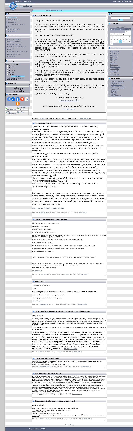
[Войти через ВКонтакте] (13, 99)
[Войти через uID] (9, 99)
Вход (62, 10)
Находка (114, 92)
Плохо (11, 72)
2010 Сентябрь (115, 67)
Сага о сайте (115, 89)
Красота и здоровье (117, 88)
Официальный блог (117, 81)
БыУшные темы (13, 54)
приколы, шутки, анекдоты (16, 51)
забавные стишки (14, 44)
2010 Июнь (113, 61)
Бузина (113, 91)
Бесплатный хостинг (99, 429)
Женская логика (116, 95)
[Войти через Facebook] (18, 99)
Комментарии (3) (85, 118)
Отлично (12, 66)
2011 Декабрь (114, 74)
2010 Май (113, 59)
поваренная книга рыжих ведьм (48, 208)
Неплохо (12, 70)
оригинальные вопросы (16, 46)
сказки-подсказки (13, 39)
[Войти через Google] (27, 99)
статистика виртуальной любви (47, 359)
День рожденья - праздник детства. (48, 373)
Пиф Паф (114, 94)
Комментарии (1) (86, 366)
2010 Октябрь (114, 69)
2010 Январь (114, 51)
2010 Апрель (114, 57)
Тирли (67, 274)
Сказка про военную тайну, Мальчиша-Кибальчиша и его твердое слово (62, 312)
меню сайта (69, 109)
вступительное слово (43, 15)
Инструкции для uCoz (118, 86)
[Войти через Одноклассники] (18, 104)
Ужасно (11, 74)
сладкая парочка (13, 41)
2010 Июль (113, 63)
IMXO (10, 49)
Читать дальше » (70, 349)
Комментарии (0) (82, 212)
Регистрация (55, 10)
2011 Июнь (113, 72)
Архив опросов (20, 78)
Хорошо (12, 68)
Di (65, 118)
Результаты (10, 78)
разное (10, 56)
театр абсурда (37, 270)
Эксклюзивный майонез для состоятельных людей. (55, 401)
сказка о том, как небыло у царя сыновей (51, 219)
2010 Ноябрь (114, 70)
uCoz (108, 429)
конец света (39, 281)
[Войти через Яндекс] (22, 99)
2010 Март (113, 55)
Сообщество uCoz (117, 83)
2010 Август (114, 65)
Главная (47, 10)
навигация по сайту (69, 100)
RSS (130, 1)
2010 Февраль (114, 53)
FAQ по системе (116, 85)
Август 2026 (121, 27)
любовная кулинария (43, 123)
